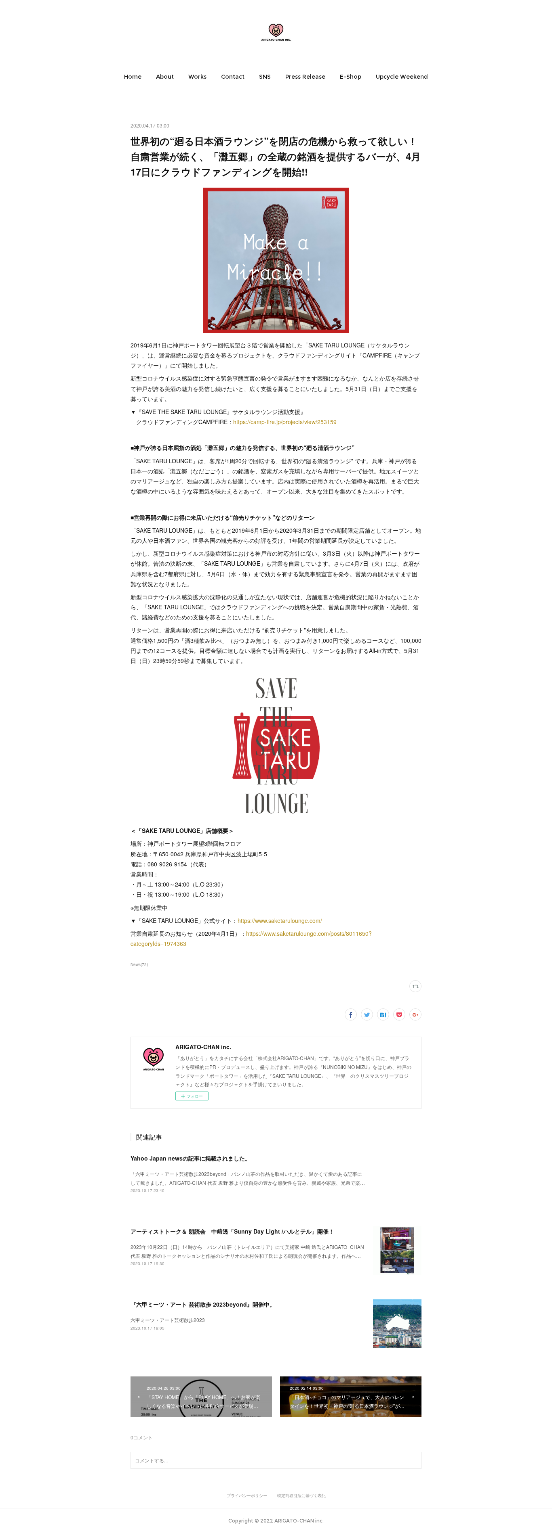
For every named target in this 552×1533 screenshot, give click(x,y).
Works (197, 76)
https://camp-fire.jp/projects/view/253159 (285, 422)
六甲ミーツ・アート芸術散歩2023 (168, 1319)
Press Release (305, 76)
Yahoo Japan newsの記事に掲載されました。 (191, 1158)
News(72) (139, 964)
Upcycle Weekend (402, 76)
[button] (132, 77)
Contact (232, 76)
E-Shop (350, 76)
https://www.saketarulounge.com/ (280, 920)
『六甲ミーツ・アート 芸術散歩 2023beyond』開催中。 (203, 1304)
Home (132, 76)
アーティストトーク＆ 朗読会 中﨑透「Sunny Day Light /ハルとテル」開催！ (232, 1231)
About (165, 76)
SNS (265, 76)
